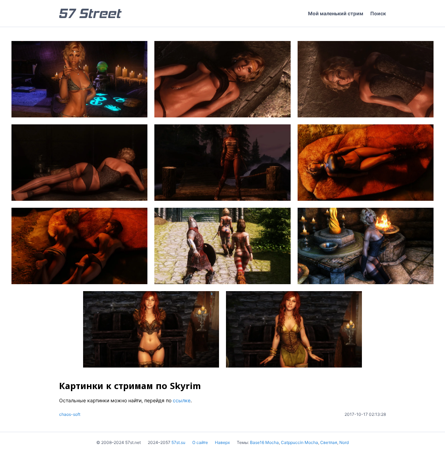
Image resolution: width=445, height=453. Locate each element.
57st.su (178, 442)
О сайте (200, 442)
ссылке (182, 400)
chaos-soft (69, 414)
